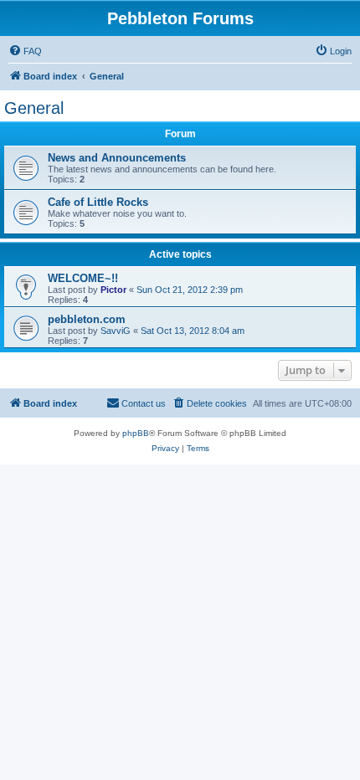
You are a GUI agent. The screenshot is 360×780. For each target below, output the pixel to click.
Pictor (113, 290)
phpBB (135, 433)
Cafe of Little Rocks (98, 202)
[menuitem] (25, 51)
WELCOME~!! (83, 278)
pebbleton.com (87, 319)
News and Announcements (117, 157)
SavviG (115, 331)
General (34, 108)
